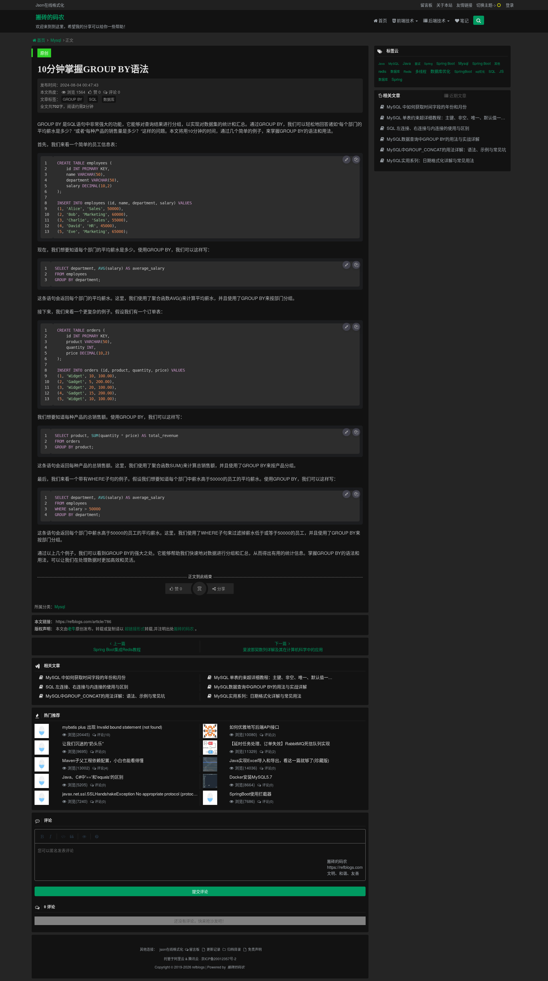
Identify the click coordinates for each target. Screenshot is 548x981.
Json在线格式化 (50, 5)
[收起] (346, 160)
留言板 (426, 5)
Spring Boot (446, 63)
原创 (44, 53)
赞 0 (97, 92)
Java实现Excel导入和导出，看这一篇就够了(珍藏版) (279, 760)
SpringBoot (463, 71)
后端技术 (437, 20)
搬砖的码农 (50, 17)
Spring (429, 64)
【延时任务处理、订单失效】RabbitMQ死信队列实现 (279, 743)
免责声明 (254, 949)
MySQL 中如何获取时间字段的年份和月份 (85, 677)
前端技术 (406, 20)
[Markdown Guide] (96, 836)
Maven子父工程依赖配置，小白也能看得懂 (103, 760)
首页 (382, 20)
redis (383, 71)
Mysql (56, 40)
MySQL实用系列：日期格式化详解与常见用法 (257, 696)
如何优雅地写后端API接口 (254, 727)
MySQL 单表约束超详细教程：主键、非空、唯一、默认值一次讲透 (277, 677)
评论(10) (103, 734)
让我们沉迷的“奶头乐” (83, 743)
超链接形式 (135, 628)
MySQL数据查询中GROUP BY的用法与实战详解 (260, 687)
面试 (418, 64)
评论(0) (100, 751)
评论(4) (102, 768)
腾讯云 (193, 958)
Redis (408, 71)
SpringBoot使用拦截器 (250, 794)
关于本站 (444, 5)
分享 (221, 588)
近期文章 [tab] (457, 95)
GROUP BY (72, 99)
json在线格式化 (171, 949)
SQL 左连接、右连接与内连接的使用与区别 (86, 687)
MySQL (394, 63)
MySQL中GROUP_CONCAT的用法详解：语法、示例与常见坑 (105, 696)
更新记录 (213, 949)
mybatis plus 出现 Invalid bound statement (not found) (112, 727)
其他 (497, 64)
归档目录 (234, 949)
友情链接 (464, 5)
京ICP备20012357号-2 (218, 958)
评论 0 (114, 92)
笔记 (464, 20)
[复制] (356, 160)
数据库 (108, 99)
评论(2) (270, 734)
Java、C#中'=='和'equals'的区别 (92, 777)
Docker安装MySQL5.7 (250, 777)
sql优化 (481, 72)
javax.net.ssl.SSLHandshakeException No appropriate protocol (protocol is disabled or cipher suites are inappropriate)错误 (175, 794)
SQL (92, 99)
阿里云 (179, 958)
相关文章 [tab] (391, 95)
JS (501, 71)
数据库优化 (441, 71)
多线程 (421, 71)
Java (382, 64)
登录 (510, 5)
